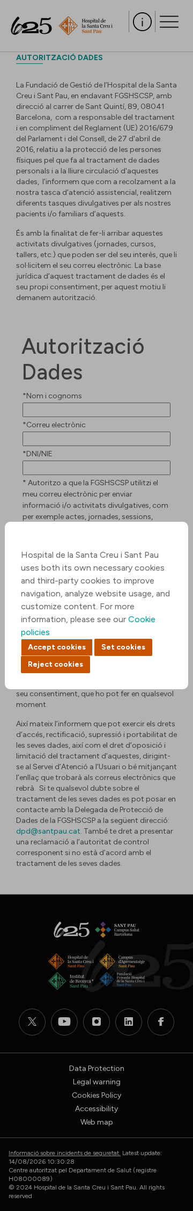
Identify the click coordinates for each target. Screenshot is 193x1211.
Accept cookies (57, 647)
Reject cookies (55, 664)
